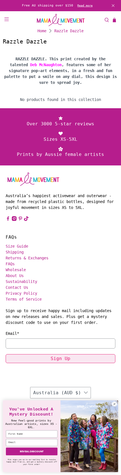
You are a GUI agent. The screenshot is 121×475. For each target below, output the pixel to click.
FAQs (10, 264)
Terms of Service (24, 299)
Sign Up (60, 358)
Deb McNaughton (46, 65)
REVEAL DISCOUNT (32, 451)
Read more (85, 5)
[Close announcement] (113, 5)
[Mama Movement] (60, 20)
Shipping (15, 252)
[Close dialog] (114, 404)
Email (12, 333)
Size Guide (17, 246)
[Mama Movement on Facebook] (8, 219)
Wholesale (16, 270)
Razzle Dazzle (69, 31)
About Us (15, 275)
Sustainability (21, 281)
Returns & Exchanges (27, 258)
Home (41, 31)
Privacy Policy (21, 293)
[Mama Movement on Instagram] (14, 219)
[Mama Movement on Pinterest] (20, 219)
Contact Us (17, 287)
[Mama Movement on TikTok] (26, 219)
